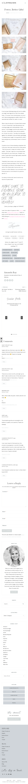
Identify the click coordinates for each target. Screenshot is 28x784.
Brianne (4, 390)
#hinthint (16, 249)
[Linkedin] (9, 774)
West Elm (5, 664)
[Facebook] (5, 774)
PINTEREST (15, 238)
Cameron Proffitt (7, 438)
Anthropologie (6, 630)
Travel (14, 702)
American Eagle (7, 628)
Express (5, 638)
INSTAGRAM (6, 236)
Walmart (5, 662)
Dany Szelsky (6, 345)
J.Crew (5, 640)
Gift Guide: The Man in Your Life (7, 289)
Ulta (4, 660)
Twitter (5, 218)
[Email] (11, 774)
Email (4, 518)
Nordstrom (6, 648)
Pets (14, 699)
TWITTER (21, 238)
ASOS (4, 632)
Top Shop (5, 658)
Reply (4, 361)
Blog (3, 764)
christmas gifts (6, 255)
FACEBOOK (7, 238)
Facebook (17, 216)
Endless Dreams (9, 358)
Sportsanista (5, 427)
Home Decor (14, 695)
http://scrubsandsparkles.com (9, 404)
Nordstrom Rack (7, 650)
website (21, 210)
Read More (14, 591)
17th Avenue (22, 781)
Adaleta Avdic (6, 368)
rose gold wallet (20, 261)
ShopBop (5, 654)
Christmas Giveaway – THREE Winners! (20, 289)
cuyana (14, 255)
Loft (4, 644)
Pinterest (22, 216)
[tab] (11, 334)
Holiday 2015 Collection (13, 212)
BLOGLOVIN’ (14, 236)
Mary (3, 415)
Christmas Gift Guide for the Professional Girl (14, 304)
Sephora (5, 652)
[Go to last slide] (6, 317)
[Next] (22, 317)
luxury (11, 261)
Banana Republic (7, 634)
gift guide (5, 261)
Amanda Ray (10, 272)
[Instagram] (3, 774)
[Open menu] (25, 3)
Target (5, 656)
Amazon (5, 626)
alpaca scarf (6, 252)
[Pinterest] (7, 774)
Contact (4, 766)
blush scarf (14, 252)
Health (14, 691)
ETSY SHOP (21, 236)
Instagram (12, 216)
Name (4, 511)
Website (4, 525)
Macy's (5, 646)
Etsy (4, 636)
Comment (5, 491)
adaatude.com (13, 380)
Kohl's (4, 642)
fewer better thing (7, 258)
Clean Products (14, 688)
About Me (4, 762)
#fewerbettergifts (7, 249)
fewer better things (20, 258)
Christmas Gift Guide (16, 12)
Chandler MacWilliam (8, 464)
